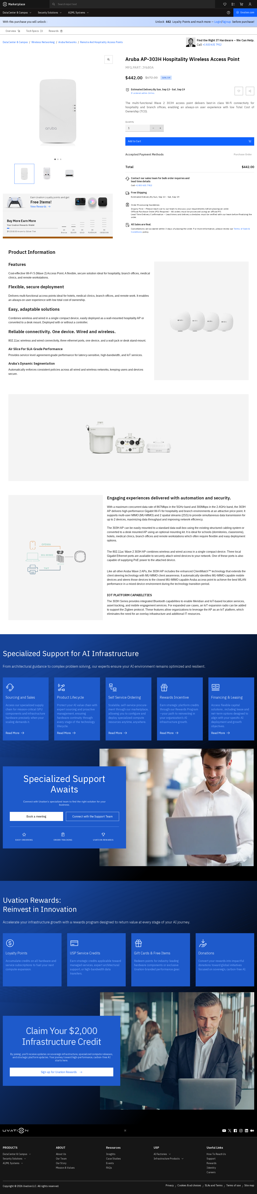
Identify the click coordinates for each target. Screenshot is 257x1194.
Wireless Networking (43, 42)
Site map (249, 1185)
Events (110, 1163)
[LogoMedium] (252, 1131)
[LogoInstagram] (241, 1131)
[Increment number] (160, 128)
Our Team (61, 1158)
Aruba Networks (67, 42)
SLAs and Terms (214, 1185)
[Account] (250, 4)
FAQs (109, 1167)
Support (211, 1158)
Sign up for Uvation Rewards (59, 1072)
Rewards (211, 1163)
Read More (12, 733)
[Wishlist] (225, 4)
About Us (61, 1154)
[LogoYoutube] (224, 1131)
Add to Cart (134, 141)
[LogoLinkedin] (246, 1131)
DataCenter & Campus (15, 42)
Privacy (170, 1185)
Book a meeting (36, 816)
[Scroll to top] (125, 1130)
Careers (211, 1172)
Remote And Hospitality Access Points (101, 42)
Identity (211, 1167)
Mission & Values (65, 1167)
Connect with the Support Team (92, 816)
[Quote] (233, 4)
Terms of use (233, 1185)
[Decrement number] (153, 128)
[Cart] (241, 4)
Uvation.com (247, 12)
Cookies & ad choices (189, 1185)
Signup (226, 21)
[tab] (13, 30)
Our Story (61, 1163)
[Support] (228, 12)
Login (217, 21)
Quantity (129, 121)
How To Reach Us (216, 1154)
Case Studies (113, 1158)
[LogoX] (230, 1131)
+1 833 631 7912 (212, 44)
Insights (110, 1154)
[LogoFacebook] (235, 1131)
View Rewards (38, 206)
